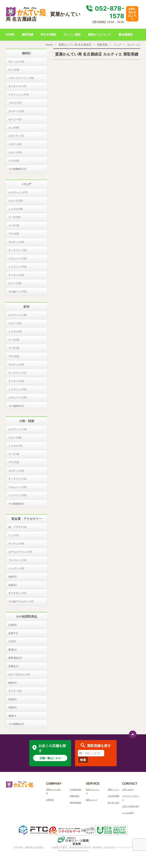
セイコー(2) (15, 119)
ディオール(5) (16, 274)
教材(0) (12, 682)
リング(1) (13, 535)
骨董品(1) (13, 666)
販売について (91, 800)
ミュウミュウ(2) (17, 389)
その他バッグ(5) (17, 291)
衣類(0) (12, 707)
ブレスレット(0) (17, 560)
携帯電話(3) (15, 657)
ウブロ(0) (13, 160)
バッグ (117, 44)
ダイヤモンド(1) (17, 593)
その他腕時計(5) (17, 168)
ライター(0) (15, 690)
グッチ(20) (14, 217)
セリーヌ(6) (15, 283)
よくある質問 (128, 813)
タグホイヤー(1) (17, 86)
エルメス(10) (15, 200)
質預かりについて (99, 34)
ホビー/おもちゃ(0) (19, 674)
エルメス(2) (15, 323)
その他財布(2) (16, 405)
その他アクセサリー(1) (21, 601)
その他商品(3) (16, 723)
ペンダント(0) (16, 568)
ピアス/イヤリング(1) (20, 551)
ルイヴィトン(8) (17, 314)
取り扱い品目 (113, 802)
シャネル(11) (15, 445)
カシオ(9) (13, 127)
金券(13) (13, 633)
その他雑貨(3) (16, 503)
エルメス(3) (15, 152)
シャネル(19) (15, 208)
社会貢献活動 (75, 789)
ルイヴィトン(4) (17, 429)
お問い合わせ (128, 789)
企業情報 (50, 800)
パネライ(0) (15, 144)
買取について (113, 789)
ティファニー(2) (17, 478)
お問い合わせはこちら (132, 13)
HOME (10, 34)
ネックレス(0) (16, 543)
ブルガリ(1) (14, 102)
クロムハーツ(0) (17, 258)
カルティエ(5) (16, 111)
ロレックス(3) (16, 61)
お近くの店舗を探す (130, 806)
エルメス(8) (15, 437)
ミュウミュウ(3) (17, 266)
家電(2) (12, 649)
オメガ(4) (13, 69)
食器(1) (12, 715)
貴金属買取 (126, 34)
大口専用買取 (113, 796)
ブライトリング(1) (18, 94)
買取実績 (27, 34)
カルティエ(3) (16, 470)
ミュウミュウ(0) (17, 495)
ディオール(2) (16, 380)
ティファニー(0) (17, 250)
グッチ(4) (13, 454)
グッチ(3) (13, 339)
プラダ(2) (13, 356)
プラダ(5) (13, 233)
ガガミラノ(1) (16, 135)
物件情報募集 (75, 802)
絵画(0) (12, 699)
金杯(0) (12, 576)
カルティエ (133, 44)
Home (49, 44)
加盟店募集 (74, 796)
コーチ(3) (13, 347)
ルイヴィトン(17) (18, 192)
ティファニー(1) (17, 372)
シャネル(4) (15, 331)
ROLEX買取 (48, 34)
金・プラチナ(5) (17, 526)
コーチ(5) (13, 225)
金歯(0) (12, 584)
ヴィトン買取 (72, 34)
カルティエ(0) (16, 241)
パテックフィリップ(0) (21, 78)
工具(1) (12, 641)
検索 (83, 760)
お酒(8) (12, 624)
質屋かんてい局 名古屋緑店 (75, 44)
